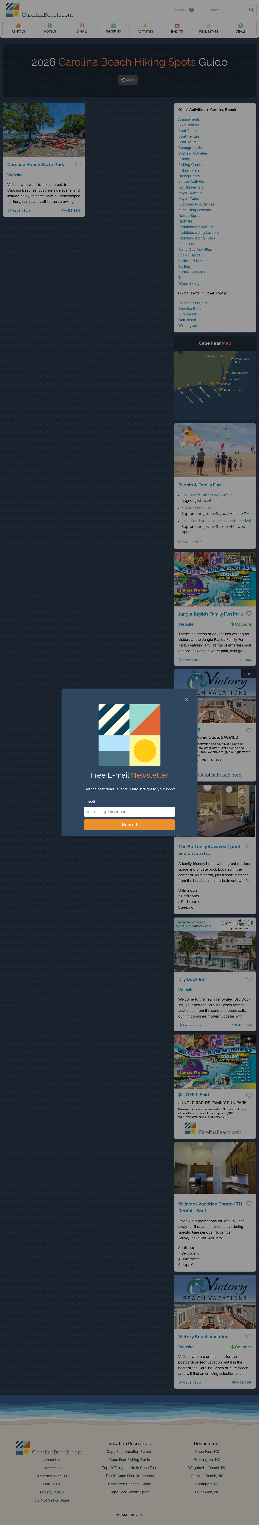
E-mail (89, 802)
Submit (129, 825)
